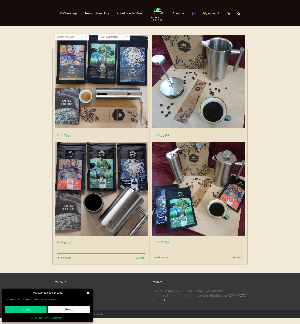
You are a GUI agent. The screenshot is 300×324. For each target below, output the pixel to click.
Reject (69, 309)
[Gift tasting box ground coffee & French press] (101, 189)
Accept (26, 309)
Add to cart (65, 258)
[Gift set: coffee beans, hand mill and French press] (198, 188)
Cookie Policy (37, 318)
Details (142, 258)
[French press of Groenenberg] (198, 81)
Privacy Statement (53, 318)
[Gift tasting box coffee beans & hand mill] (101, 81)
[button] (88, 293)
